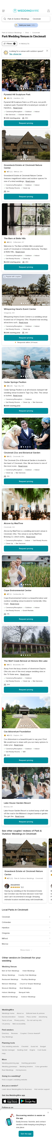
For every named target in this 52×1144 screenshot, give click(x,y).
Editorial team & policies (35, 1013)
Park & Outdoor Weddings (12, 33)
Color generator (41, 1067)
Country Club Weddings (27, 975)
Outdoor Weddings (28, 997)
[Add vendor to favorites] (46, 62)
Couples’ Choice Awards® (30, 1033)
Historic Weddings (9, 992)
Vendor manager (8, 1050)
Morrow (5, 944)
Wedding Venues (9, 966)
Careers (21, 1017)
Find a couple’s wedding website (14, 1080)
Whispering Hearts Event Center (20, 309)
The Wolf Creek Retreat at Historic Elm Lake (26, 661)
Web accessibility (19, 1024)
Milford (5, 938)
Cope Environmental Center (17, 590)
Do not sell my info (34, 1020)
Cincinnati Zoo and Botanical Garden (22, 452)
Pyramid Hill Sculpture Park (17, 94)
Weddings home (8, 1013)
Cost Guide (41, 1050)
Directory (5, 1033)
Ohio (27, 33)
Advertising (43, 1017)
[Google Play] (28, 1103)
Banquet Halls (24, 992)
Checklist (24, 1046)
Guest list (34, 1046)
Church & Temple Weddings (30, 984)
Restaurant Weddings (10, 979)
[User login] (48, 10)
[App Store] (10, 1103)
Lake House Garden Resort (17, 803)
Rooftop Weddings (29, 979)
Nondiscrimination (9, 1017)
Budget (43, 1046)
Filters (11, 43)
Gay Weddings (7, 1037)
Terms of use (7, 1020)
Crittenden (6, 922)
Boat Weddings (25, 988)
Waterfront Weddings (10, 997)
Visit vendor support (42, 1089)
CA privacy (6, 1024)
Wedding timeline (26, 1067)
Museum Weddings (9, 988)
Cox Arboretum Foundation (17, 731)
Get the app (26, 1134)
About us (20, 1013)
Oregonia (6, 933)
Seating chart (22, 1050)
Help (4, 1053)
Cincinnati (6, 917)
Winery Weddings (8, 975)
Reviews (14, 1033)
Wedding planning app (10, 1063)
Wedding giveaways (9, 1067)
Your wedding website (10, 1046)
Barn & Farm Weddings (10, 971)
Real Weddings (7, 1070)
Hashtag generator (28, 1063)
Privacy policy (19, 1020)
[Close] (48, 1112)
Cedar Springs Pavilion (15, 382)
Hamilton (5, 927)
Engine (32, 1050)
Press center (31, 1017)
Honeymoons (21, 1070)
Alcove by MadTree (13, 523)
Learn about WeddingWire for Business (17, 1089)
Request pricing (26, 123)
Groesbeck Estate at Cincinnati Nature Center (23, 166)
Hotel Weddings (28, 971)
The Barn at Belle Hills (15, 238)
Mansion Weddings (9, 984)
